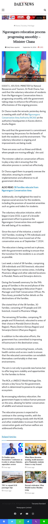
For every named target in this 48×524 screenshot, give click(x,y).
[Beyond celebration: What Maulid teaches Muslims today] (35, 477)
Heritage (31, 26)
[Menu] (3, 10)
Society (24, 26)
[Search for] (45, 10)
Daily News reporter (13, 47)
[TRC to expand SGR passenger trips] (12, 477)
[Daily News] (24, 4)
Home (17, 26)
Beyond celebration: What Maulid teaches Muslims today (34, 487)
